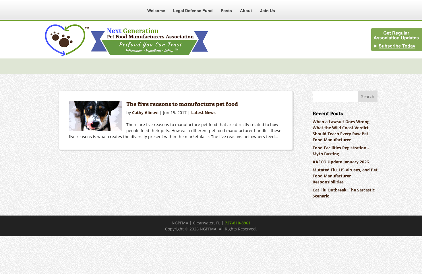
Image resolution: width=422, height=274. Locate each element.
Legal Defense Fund (193, 10)
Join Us (267, 10)
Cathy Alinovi (145, 112)
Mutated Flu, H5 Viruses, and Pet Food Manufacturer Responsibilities (345, 176)
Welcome (156, 10)
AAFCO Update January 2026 (341, 162)
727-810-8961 (238, 223)
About (246, 10)
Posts (226, 10)
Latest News (203, 112)
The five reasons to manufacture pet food (182, 104)
